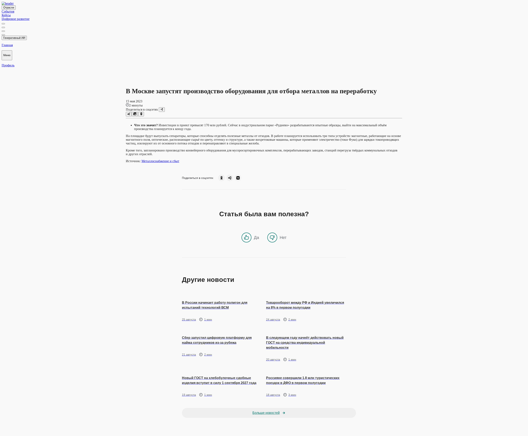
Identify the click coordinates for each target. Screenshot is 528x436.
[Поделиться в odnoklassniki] (141, 114)
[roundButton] (221, 178)
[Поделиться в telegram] (129, 114)
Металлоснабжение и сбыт (160, 161)
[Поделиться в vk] (135, 114)
